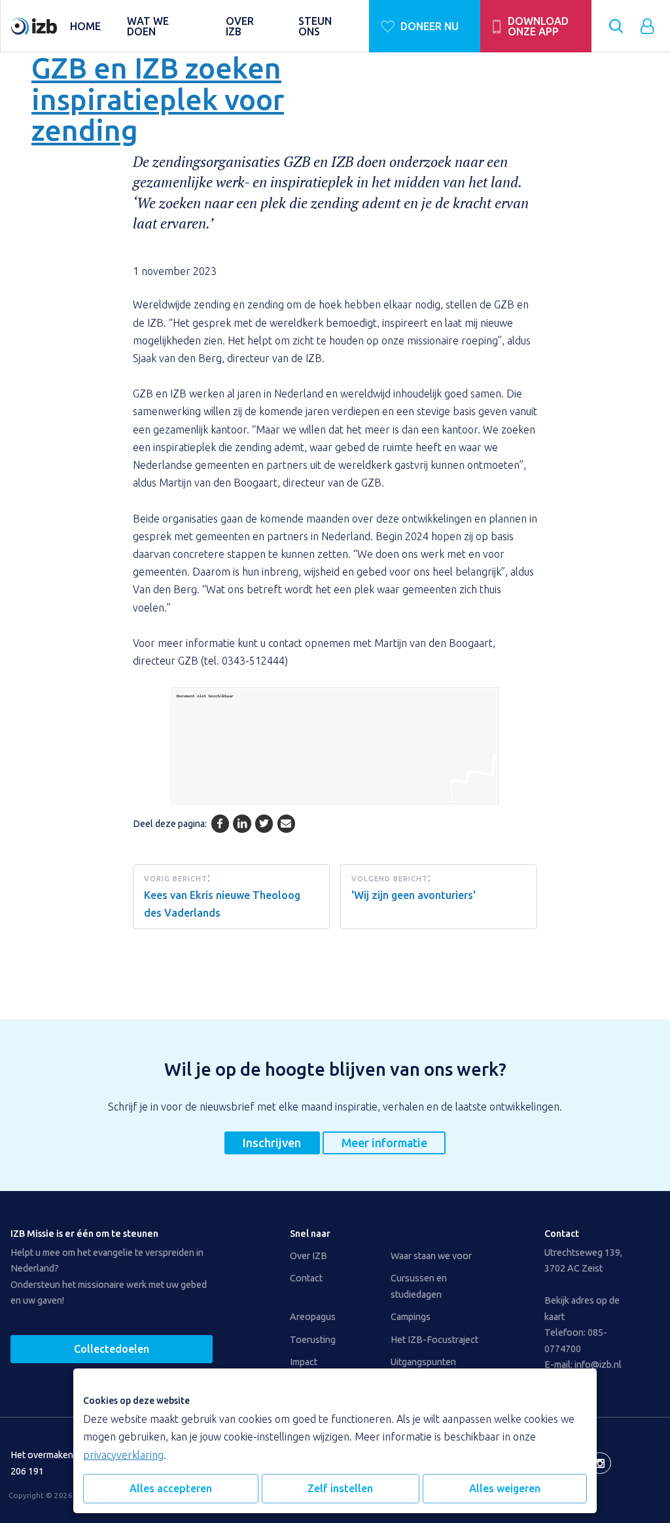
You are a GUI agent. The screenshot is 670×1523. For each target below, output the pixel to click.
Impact (303, 1362)
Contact (306, 1278)
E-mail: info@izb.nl (583, 1364)
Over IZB (308, 1256)
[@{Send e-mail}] (286, 823)
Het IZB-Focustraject (434, 1339)
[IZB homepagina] (34, 26)
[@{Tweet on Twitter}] (264, 823)
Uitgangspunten (423, 1362)
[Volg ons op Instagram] (600, 1463)
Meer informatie (384, 1142)
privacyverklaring (123, 1455)
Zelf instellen (340, 1488)
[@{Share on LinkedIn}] (242, 823)
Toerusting (313, 1339)
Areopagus (313, 1317)
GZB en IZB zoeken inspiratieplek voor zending (157, 99)
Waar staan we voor (431, 1256)
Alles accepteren (171, 1488)
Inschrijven (272, 1142)
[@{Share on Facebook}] (220, 823)
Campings (411, 1317)
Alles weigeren (504, 1488)
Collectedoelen (111, 1349)
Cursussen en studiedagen (419, 1286)
